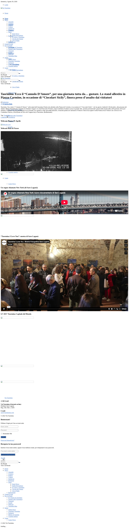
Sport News (15, 34)
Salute (6, 57)
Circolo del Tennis (17, 81)
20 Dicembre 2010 (6, 104)
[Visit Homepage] (5, 8)
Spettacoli (11, 28)
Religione (11, 30)
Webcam (11, 54)
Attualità (10, 22)
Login (6, 5)
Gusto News (12, 69)
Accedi (3, 458)
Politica (10, 25)
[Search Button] (19, 73)
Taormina (6, 115)
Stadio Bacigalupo (17, 70)
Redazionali (11, 42)
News (6, 20)
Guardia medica (13, 172)
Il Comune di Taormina (15, 47)
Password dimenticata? (7, 440)
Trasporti (11, 51)
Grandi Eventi (9, 44)
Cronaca (10, 23)
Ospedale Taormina (14, 61)
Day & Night (8, 46)
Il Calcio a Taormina (18, 76)
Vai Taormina (9, 398)
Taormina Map (12, 56)
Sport (10, 32)
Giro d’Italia (15, 87)
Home (6, 13)
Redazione (5, 102)
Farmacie (11, 63)
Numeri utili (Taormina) (15, 115)
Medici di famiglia (13, 64)
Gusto (6, 68)
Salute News (12, 59)
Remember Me (7, 433)
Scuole (10, 127)
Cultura (10, 27)
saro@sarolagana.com (7, 412)
